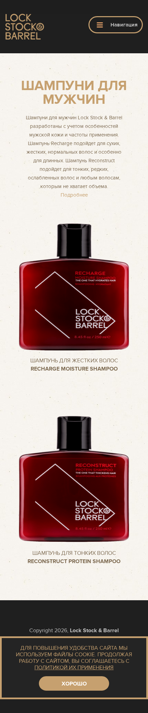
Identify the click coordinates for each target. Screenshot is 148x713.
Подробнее (74, 195)
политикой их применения (74, 667)
